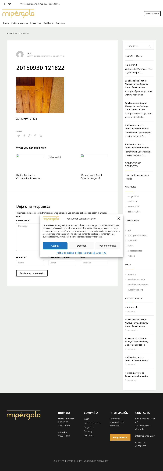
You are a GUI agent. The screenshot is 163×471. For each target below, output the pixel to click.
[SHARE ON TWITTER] (18, 135)
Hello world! (55, 157)
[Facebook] (4, 4)
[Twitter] (9, 4)
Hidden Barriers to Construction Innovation (28, 177)
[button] (118, 218)
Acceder (132, 274)
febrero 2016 (134, 211)
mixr (29, 53)
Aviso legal (101, 252)
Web (83, 257)
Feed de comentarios (138, 284)
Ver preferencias (107, 245)
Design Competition (137, 235)
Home (9, 33)
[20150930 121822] (40, 95)
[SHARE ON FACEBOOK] (24, 135)
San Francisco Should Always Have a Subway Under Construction (136, 84)
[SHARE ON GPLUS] (29, 135)
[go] (150, 46)
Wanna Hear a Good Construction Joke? (91, 177)
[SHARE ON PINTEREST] (35, 135)
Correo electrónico (59, 257)
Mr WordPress (133, 175)
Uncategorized (135, 250)
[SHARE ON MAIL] (41, 135)
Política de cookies (65, 252)
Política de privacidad (85, 252)
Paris (130, 245)
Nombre (21, 257)
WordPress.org (135, 289)
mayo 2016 (133, 196)
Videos (131, 255)
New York (132, 240)
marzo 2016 (133, 206)
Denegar (81, 245)
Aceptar (55, 245)
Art (129, 230)
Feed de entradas (136, 279)
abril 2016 (132, 201)
